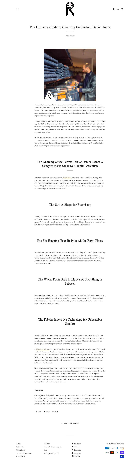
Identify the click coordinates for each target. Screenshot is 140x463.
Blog (45, 450)
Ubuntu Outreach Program (53, 447)
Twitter (76, 447)
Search (18, 444)
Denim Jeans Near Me (51, 453)
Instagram (77, 450)
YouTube (77, 456)
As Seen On (20, 447)
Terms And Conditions (23, 453)
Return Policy (20, 456)
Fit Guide (47, 444)
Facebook (77, 444)
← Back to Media (70, 423)
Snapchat (77, 453)
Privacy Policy (20, 450)
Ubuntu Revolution (117, 444)
